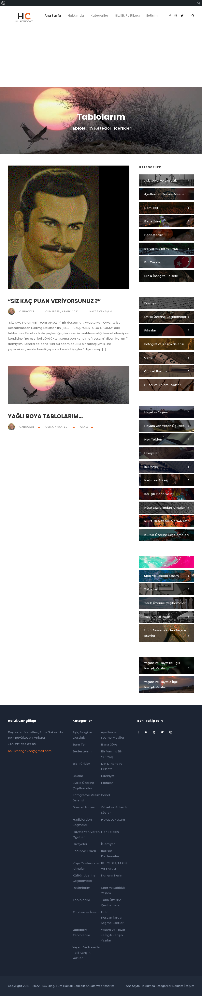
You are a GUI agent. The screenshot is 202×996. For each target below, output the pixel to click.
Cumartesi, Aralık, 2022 (62, 311)
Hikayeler (80, 844)
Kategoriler (99, 15)
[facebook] (170, 15)
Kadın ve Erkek (84, 851)
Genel (84, 426)
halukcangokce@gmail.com (29, 751)
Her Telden (110, 832)
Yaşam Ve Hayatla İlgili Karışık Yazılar (86, 952)
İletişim (152, 15)
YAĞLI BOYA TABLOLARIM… (45, 416)
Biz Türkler (81, 763)
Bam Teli (79, 744)
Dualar (78, 776)
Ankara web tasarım (100, 986)
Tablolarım (81, 900)
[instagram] (170, 732)
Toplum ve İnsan (85, 912)
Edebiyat (107, 776)
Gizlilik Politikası (127, 15)
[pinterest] (146, 732)
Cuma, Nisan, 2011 (57, 426)
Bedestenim (82, 751)
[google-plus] (176, 15)
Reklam (177, 986)
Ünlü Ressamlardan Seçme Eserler (112, 917)
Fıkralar (107, 783)
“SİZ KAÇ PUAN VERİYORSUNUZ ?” (54, 301)
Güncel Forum (84, 807)
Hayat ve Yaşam (101, 311)
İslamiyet (108, 844)
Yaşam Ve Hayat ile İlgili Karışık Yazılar (113, 935)
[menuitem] (3, 3)
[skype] (154, 732)
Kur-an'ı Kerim (112, 875)
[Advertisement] (101, 57)
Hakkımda (76, 15)
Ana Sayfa (53, 15)
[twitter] (163, 732)
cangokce (27, 311)
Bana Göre (109, 744)
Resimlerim (81, 888)
